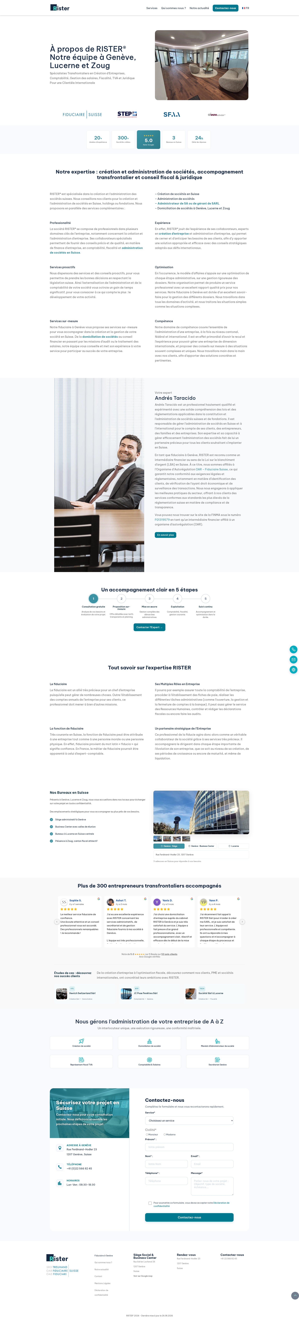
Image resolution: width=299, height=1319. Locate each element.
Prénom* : (151, 1139)
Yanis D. (167, 900)
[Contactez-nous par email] (293, 659)
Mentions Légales (102, 1283)
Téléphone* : (152, 1173)
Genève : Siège (170, 846)
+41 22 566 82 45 (229, 1258)
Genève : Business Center (202, 846)
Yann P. (213, 900)
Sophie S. (75, 900)
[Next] (242, 921)
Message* (197, 1173)
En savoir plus (165, 534)
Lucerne (235, 846)
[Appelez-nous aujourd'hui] (293, 649)
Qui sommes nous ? (103, 1262)
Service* (150, 1112)
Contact (98, 1276)
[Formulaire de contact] (293, 670)
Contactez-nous (225, 8)
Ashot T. (121, 900)
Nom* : (149, 1156)
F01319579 (162, 520)
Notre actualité (199, 8)
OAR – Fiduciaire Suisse (212, 469)
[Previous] (56, 921)
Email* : (195, 1156)
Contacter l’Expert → (149, 627)
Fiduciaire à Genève (104, 1255)
